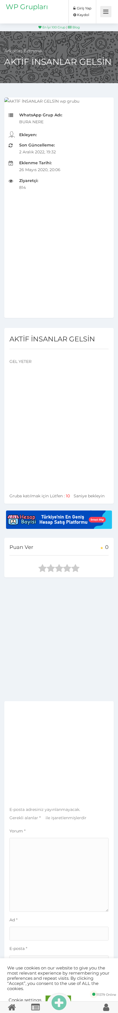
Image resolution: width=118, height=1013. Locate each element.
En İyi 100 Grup (53, 27)
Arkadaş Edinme (23, 51)
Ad (13, 919)
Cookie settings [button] (25, 1000)
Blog (76, 27)
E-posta (18, 948)
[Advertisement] (59, 259)
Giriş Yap (83, 8)
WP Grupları (27, 7)
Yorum (17, 831)
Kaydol (82, 15)
